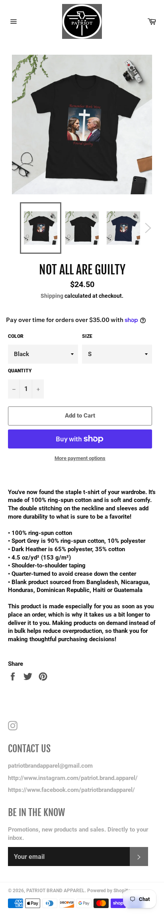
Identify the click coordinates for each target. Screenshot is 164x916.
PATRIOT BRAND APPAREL (55, 890)
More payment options (80, 458)
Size (87, 336)
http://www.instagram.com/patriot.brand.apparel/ (73, 778)
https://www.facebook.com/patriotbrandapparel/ (71, 789)
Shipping (52, 296)
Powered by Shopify (108, 890)
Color (15, 336)
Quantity (20, 371)
